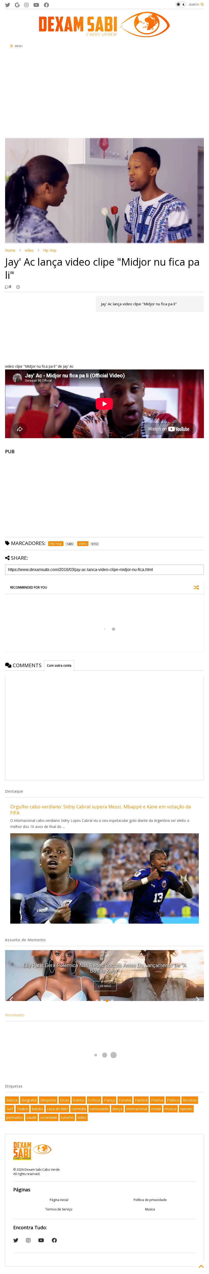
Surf (9, 1108)
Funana (125, 1100)
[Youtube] (36, 5)
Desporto (48, 1100)
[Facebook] (46, 5)
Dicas (64, 1100)
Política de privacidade (150, 1200)
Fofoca (94, 1100)
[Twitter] (7, 5)
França (109, 1100)
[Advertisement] (104, 94)
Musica (150, 1209)
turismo (67, 1117)
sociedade (48, 1117)
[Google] (17, 5)
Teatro (22, 1108)
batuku (37, 1108)
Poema (157, 1100)
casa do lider (57, 1108)
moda (156, 1108)
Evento (78, 1100)
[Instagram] (26, 5)
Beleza (12, 1100)
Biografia (28, 1100)
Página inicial (59, 1200)
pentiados (14, 1117)
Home (10, 250)
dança (117, 1108)
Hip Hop (49, 250)
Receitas (190, 1100)
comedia (79, 1108)
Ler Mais (105, 986)
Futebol (141, 1100)
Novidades (15, 1014)
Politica (173, 1100)
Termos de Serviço (58, 1209)
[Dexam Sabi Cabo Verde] (104, 34)
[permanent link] (18, 286)
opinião (186, 1108)
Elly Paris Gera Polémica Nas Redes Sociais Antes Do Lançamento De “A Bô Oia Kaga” (104, 968)
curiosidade (99, 1108)
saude (31, 1117)
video (29, 250)
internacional (136, 1108)
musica (170, 1108)
